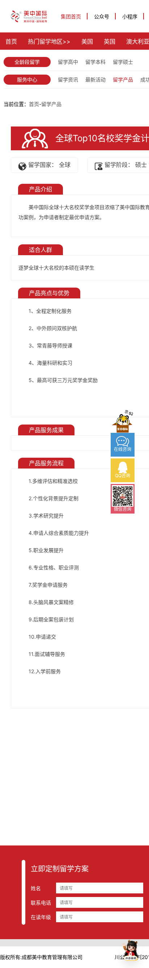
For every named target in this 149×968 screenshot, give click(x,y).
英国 (109, 41)
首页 (11, 41)
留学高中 (68, 62)
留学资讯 (68, 79)
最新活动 (95, 79)
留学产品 (123, 79)
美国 (87, 41)
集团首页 (71, 16)
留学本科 (95, 62)
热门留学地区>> (49, 41)
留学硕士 (123, 62)
